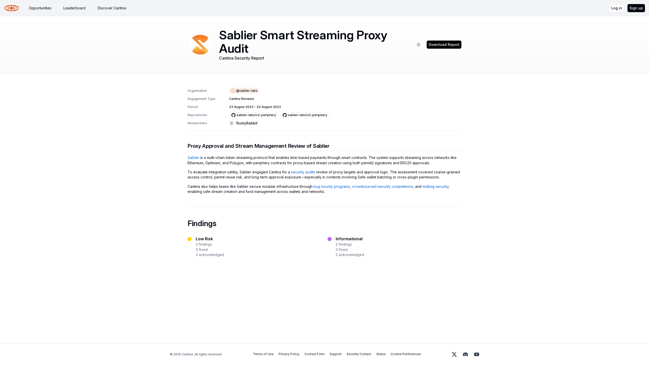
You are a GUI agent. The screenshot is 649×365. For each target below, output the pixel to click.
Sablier (193, 157)
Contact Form (314, 354)
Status (381, 354)
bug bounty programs (332, 186)
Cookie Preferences (406, 354)
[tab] (40, 8)
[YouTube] (476, 354)
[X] (454, 354)
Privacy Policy (289, 354)
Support (335, 354)
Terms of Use (263, 354)
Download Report (444, 44)
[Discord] (465, 354)
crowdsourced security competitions (382, 186)
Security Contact (359, 354)
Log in (616, 8)
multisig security (435, 186)
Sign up (636, 8)
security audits (303, 172)
